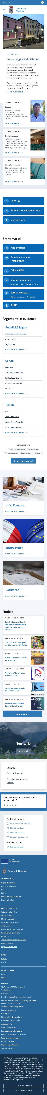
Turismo (37, 453)
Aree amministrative (9, 886)
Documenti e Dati (7, 900)
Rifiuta (25, 1086)
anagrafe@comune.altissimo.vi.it (19, 997)
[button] (8, 3)
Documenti (12, 589)
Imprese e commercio (9, 946)
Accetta (25, 1090)
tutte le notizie (22, 714)
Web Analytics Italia (8, 1027)
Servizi (9, 360)
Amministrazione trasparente (12, 1006)
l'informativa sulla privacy (13, 1079)
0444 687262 (9, 993)
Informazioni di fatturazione (11, 1031)
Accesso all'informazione (17, 449)
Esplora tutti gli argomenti (23, 461)
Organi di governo (8, 882)
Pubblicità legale (16, 327)
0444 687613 (9, 990)
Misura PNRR (14, 547)
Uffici (3, 889)
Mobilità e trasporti (8, 919)
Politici (3, 893)
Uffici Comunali (15, 505)
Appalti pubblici (7, 943)
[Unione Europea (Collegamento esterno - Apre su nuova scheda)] (23, 862)
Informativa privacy (8, 1010)
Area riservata (6, 1024)
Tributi (9, 405)
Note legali (5, 1013)
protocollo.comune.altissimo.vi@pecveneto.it (21, 1000)
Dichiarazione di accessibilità (12, 1017)
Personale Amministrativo (11, 896)
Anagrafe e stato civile (9, 922)
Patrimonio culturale (11, 453)
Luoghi (3, 974)
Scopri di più (23, 751)
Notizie (4, 958)
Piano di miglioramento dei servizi (13, 1034)
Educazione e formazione (10, 932)
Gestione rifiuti (33, 449)
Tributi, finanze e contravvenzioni (13, 939)
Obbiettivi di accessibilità (10, 1020)
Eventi (3, 977)
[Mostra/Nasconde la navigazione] (4, 9)
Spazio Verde (25, 453)
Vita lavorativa (6, 915)
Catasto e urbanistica (9, 912)
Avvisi (3, 962)
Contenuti (14, 54)
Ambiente (5, 936)
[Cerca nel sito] (41, 9)
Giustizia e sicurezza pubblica (12, 929)
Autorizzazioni (6, 926)
